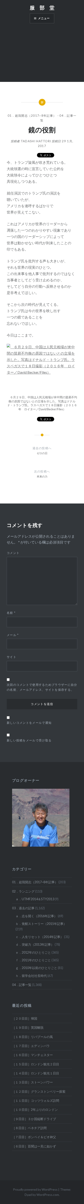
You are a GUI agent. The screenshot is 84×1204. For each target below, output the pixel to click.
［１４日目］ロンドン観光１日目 (35, 1073)
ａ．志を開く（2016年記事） (36, 916)
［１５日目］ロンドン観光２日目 (35, 1064)
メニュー (44, 18)
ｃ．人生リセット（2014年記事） (39, 937)
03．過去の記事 (23, 908)
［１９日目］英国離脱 (27, 1027)
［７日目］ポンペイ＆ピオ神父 (34, 1137)
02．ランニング (23, 891)
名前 (11, 613)
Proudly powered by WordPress (35, 1189)
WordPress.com (48, 1195)
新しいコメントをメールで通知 (29, 722)
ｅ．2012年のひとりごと (33, 952)
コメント (13, 553)
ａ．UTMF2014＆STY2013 (34, 899)
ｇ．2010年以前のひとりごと (36, 968)
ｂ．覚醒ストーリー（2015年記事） (41, 924)
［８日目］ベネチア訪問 (29, 1128)
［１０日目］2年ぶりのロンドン (35, 1109)
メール (13, 635)
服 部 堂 (42, 7)
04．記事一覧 (21, 985)
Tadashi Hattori (36, 141)
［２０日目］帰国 (24, 1018)
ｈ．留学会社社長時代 (31, 976)
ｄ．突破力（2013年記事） (34, 944)
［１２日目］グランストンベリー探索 (38, 1091)
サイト (11, 657)
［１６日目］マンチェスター (32, 1055)
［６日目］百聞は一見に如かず (34, 1146)
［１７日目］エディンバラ (31, 1046)
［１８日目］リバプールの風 (32, 1037)
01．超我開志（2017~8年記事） (32, 115)
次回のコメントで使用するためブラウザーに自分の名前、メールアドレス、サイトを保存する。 (42, 687)
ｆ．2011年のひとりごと (33, 960)
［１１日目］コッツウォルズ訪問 (35, 1100)
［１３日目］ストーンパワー (32, 1082)
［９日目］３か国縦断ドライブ (34, 1119)
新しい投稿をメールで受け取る (29, 740)
